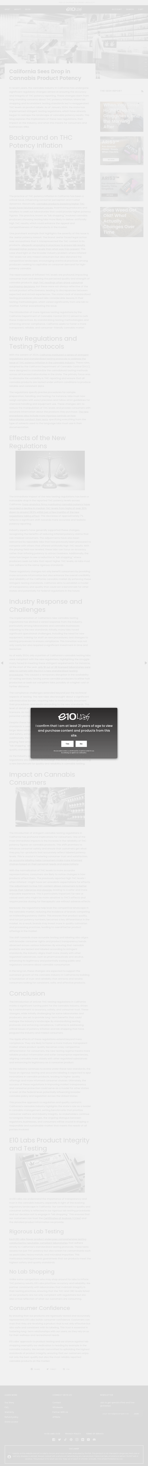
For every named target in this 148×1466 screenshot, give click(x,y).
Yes (67, 743)
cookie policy (82, 753)
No (81, 743)
